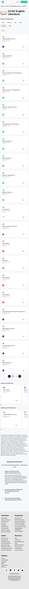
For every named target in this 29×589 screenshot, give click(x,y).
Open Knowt (14, 582)
